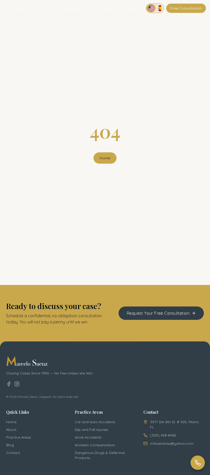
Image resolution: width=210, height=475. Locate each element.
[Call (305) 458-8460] (198, 463)
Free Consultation (186, 8)
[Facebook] (8, 384)
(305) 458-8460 (163, 435)
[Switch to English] (150, 8)
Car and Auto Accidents (95, 422)
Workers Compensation (95, 445)
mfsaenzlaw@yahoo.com (172, 443)
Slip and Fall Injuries (91, 429)
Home (16, 8)
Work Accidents (88, 437)
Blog (108, 8)
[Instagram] (16, 384)
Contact (132, 8)
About (40, 8)
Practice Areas (72, 8)
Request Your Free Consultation (158, 313)
